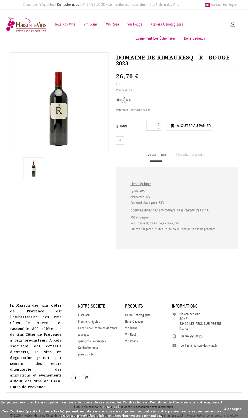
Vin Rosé (112, 24)
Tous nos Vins (64, 24)
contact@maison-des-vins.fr (128, 4)
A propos (83, 335)
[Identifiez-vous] (232, 24)
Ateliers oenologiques (167, 24)
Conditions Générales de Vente (97, 328)
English (232, 5)
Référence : (123, 110)
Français (216, 5)
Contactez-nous (88, 348)
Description (156, 154)
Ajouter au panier (190, 126)
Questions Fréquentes (38, 4)
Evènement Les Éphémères (156, 38)
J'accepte (233, 409)
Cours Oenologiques (138, 315)
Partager (120, 140)
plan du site (85, 354)
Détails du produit (191, 154)
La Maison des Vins (165, 4)
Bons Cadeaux (194, 38)
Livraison (84, 315)
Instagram (87, 378)
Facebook (76, 378)
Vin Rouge (135, 24)
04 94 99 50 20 (93, 4)
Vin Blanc (91, 24)
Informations (185, 306)
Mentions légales (89, 321)
